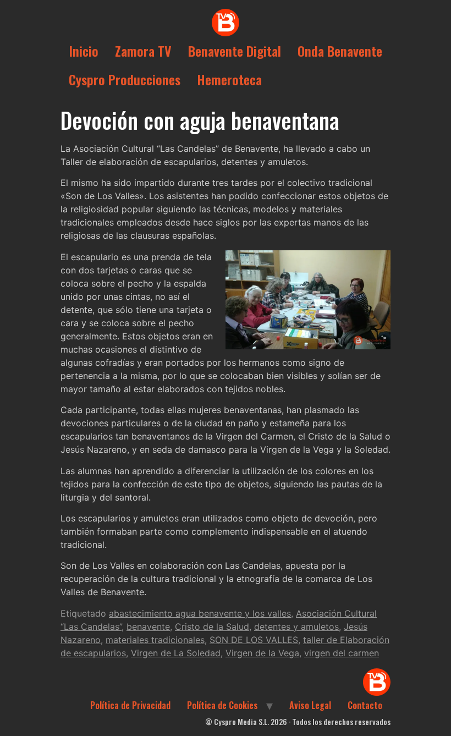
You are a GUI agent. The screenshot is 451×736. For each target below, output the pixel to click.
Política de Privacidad (130, 705)
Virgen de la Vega (262, 652)
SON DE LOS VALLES (254, 639)
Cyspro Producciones (124, 79)
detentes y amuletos (296, 626)
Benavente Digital (234, 51)
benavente (148, 626)
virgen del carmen (341, 652)
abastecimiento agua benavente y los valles (200, 613)
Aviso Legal (310, 705)
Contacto (365, 705)
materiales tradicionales (155, 639)
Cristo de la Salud (212, 626)
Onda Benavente (340, 51)
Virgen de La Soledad (176, 652)
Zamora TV (143, 51)
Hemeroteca (229, 79)
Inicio (83, 51)
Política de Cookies (222, 705)
